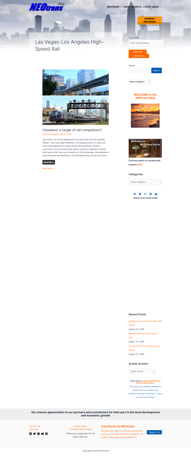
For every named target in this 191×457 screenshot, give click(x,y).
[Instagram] (38, 433)
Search (132, 66)
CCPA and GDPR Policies (80, 429)
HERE (139, 164)
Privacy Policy (79, 426)
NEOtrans (113, 6)
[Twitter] (34, 433)
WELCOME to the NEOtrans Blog (145, 96)
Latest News (151, 6)
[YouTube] (42, 433)
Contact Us (34, 426)
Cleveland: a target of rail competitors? (72, 130)
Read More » (48, 168)
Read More (49, 162)
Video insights (132, 6)
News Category (137, 81)
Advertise (33, 429)
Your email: (134, 38)
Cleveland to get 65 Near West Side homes (145, 323)
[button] (120, 7)
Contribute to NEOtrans (118, 426)
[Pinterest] (46, 433)
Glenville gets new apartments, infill (143, 335)
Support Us (154, 432)
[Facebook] (30, 433)
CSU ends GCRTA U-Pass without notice (144, 348)
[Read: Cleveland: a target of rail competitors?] (75, 97)
